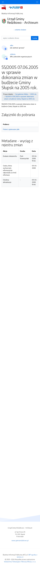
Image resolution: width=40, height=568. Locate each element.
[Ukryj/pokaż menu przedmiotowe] (3, 2)
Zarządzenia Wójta (21, 94)
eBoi (11, 45)
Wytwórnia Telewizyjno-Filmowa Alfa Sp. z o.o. (20, 562)
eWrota (12, 54)
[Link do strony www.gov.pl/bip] (5, 7)
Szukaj (34, 38)
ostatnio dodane (20, 30)
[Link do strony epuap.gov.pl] (16, 7)
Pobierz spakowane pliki (11, 129)
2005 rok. (33, 94)
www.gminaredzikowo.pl (20, 540)
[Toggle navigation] (37, 2)
